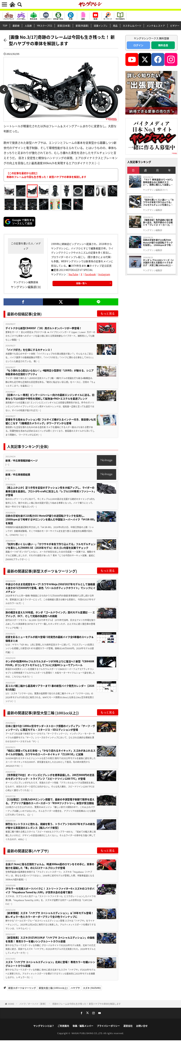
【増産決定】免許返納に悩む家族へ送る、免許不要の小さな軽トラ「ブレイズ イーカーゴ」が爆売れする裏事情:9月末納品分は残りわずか (158, 222)
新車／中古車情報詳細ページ (21, 460)
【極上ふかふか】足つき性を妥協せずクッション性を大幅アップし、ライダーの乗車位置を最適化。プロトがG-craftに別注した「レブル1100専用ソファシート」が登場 (50, 491)
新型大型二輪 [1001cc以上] (53, 988)
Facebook (90, 274)
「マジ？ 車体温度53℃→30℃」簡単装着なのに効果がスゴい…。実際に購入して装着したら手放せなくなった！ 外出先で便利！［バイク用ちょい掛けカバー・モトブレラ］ (158, 182)
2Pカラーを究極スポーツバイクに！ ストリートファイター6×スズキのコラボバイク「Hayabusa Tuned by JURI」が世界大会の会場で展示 (49, 890)
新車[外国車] (82, 25)
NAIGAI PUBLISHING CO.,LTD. (88, 1033)
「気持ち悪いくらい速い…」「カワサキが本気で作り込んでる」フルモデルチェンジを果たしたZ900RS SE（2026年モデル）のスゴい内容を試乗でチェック (50, 545)
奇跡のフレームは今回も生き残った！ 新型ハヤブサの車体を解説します (86, 1003)
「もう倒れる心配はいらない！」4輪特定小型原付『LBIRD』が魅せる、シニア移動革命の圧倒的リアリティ (49, 372)
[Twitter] (61, 301)
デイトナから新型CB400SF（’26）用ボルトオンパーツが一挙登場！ (43, 328)
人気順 (28, 25)
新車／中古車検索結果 (17, 474)
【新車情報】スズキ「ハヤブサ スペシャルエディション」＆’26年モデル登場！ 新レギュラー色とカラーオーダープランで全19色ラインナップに (49, 914)
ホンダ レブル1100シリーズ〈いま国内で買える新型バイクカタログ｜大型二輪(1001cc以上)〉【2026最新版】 (158, 262)
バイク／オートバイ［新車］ (33, 1003)
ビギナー (174, 25)
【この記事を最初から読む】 (46, 175)
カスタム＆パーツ (132, 25)
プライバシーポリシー (108, 1025)
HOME (11, 1003)
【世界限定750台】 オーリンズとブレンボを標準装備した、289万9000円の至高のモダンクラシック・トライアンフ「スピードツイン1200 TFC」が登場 (49, 776)
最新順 (16, 25)
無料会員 (163, 45)
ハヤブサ (75, 988)
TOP (5, 25)
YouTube (73, 274)
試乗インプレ (101, 25)
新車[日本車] (63, 25)
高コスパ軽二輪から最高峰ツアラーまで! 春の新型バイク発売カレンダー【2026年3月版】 (49, 687)
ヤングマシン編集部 (152, 210)
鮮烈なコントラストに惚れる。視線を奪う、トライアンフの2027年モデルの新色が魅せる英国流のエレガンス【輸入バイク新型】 (50, 825)
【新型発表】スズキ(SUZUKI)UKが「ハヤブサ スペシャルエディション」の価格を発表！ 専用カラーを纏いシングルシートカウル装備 (50, 939)
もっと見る (108, 313)
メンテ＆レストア (156, 25)
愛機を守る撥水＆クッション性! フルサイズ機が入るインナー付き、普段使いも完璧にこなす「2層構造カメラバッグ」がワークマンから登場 (50, 421)
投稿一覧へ (81, 283)
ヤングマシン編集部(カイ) (155, 190)
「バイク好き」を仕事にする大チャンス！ (29, 349)
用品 (115, 25)
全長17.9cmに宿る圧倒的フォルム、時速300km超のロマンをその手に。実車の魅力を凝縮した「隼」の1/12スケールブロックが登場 (49, 866)
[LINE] (98, 301)
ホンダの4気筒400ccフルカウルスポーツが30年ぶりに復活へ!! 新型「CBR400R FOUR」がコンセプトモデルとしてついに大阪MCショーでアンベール (49, 663)
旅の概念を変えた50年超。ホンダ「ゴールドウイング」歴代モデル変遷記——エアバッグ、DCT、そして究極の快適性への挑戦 (50, 614)
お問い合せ (142, 1025)
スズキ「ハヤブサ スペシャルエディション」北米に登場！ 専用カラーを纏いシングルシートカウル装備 (50, 963)
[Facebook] (23, 301)
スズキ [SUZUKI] (92, 988)
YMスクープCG (44, 25)
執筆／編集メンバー (83, 1025)
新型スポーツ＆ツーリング (22, 988)
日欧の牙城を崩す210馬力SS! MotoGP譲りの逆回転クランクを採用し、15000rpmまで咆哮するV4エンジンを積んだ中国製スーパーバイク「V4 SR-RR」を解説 (50, 519)
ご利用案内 (63, 1025)
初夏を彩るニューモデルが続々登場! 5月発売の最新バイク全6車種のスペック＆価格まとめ (49, 638)
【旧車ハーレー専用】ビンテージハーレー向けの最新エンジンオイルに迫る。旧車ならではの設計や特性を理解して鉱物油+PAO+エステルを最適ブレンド (49, 396)
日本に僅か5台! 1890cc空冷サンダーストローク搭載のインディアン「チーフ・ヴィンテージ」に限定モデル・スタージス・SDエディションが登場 (50, 727)
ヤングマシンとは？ (43, 1025)
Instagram (104, 274)
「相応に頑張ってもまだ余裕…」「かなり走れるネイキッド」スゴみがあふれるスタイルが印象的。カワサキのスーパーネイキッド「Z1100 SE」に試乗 (50, 752)
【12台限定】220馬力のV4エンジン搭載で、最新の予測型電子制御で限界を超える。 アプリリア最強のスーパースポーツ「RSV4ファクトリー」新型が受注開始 (50, 801)
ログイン (138, 45)
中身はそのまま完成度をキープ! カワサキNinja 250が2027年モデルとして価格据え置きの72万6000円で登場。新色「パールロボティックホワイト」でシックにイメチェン (50, 587)
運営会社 (128, 1025)
